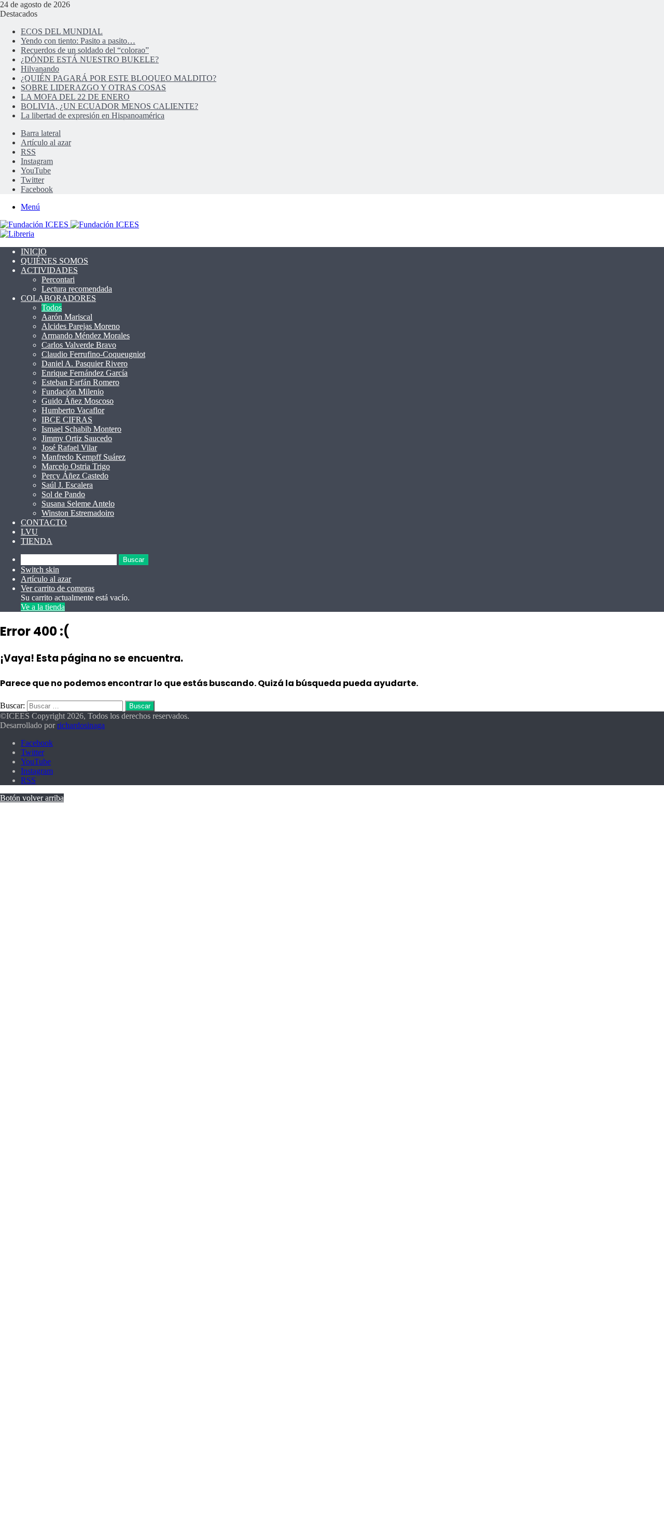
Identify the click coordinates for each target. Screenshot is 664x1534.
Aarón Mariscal (67, 316)
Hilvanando (40, 68)
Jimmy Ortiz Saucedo (77, 438)
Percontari (58, 279)
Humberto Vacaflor (73, 410)
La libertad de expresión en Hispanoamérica (92, 115)
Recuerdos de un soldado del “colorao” (85, 50)
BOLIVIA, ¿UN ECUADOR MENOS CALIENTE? (109, 106)
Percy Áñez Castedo (75, 475)
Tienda (36, 541)
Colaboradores (58, 298)
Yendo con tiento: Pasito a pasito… (78, 40)
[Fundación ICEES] (69, 224)
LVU (29, 531)
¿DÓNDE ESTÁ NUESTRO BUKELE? (90, 59)
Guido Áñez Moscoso (78, 400)
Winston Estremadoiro (78, 513)
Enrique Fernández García (85, 372)
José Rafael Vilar (69, 447)
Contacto (44, 522)
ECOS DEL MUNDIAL (62, 31)
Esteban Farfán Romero (80, 382)
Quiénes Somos (54, 260)
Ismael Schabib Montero (81, 428)
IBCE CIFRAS (67, 419)
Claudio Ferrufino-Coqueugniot (93, 354)
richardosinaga (81, 725)
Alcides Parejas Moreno (81, 326)
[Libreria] (17, 233)
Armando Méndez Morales (86, 335)
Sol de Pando (63, 494)
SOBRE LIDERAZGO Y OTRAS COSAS (93, 87)
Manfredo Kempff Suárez (84, 457)
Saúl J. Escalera (67, 485)
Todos (52, 307)
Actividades (49, 270)
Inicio (34, 251)
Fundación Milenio (73, 391)
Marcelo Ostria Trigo (76, 466)
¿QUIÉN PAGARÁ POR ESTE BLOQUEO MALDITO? (118, 78)
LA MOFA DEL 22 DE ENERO (75, 96)
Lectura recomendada (77, 288)
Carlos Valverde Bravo (79, 344)
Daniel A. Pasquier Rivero (85, 363)
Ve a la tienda (43, 606)
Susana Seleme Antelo (78, 503)
